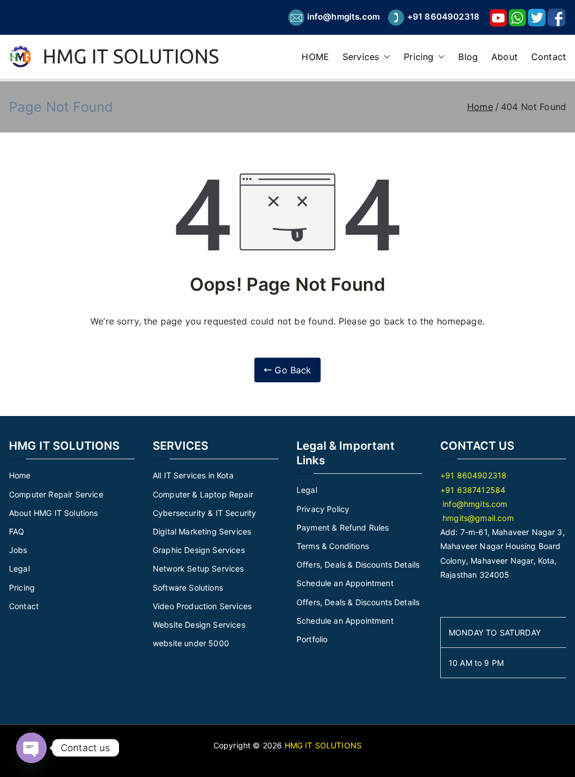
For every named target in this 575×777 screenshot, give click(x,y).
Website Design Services (199, 624)
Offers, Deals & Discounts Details (357, 564)
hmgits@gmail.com (477, 518)
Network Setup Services (198, 568)
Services (361, 56)
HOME (315, 56)
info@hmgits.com (343, 16)
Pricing (418, 56)
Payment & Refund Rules (342, 527)
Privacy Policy (322, 509)
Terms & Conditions (332, 546)
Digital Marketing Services (202, 531)
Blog (468, 56)
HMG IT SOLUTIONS (131, 56)
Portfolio (311, 639)
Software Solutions (188, 587)
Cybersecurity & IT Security (204, 513)
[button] (384, 57)
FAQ (16, 531)
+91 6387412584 (472, 490)
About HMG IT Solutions (53, 513)
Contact (548, 56)
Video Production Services (202, 606)
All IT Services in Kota (193, 475)
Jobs (18, 550)
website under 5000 (191, 643)
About (504, 56)
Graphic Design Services (199, 550)
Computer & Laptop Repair (203, 494)
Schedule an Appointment (345, 583)
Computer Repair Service (56, 494)
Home (20, 475)
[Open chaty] (31, 748)
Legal (19, 568)
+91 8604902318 (443, 16)
